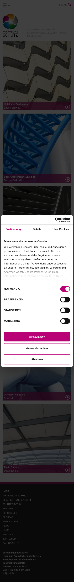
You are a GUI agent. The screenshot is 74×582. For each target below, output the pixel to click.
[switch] (65, 299)
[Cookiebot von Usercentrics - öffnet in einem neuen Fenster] (55, 219)
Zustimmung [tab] (13, 229)
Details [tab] (37, 229)
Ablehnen (37, 359)
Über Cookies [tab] (60, 229)
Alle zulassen (37, 336)
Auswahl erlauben (37, 348)
